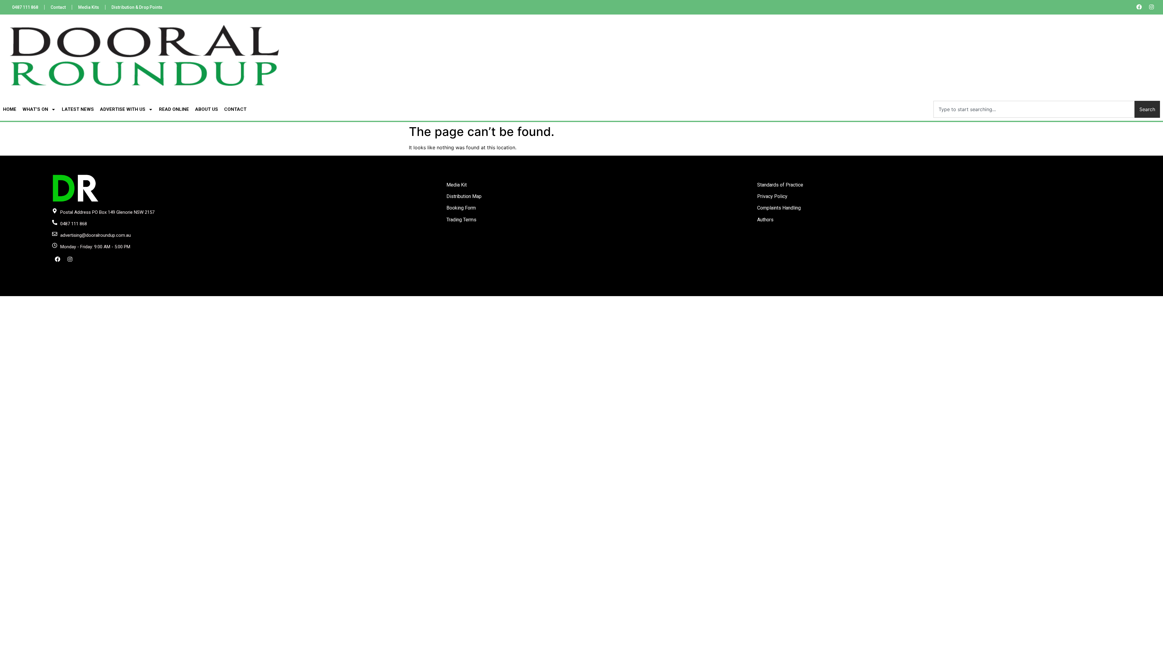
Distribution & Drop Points (136, 7)
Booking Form (461, 208)
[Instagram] (1151, 7)
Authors (765, 220)
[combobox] (1034, 109)
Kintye (654, 291)
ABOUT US (206, 109)
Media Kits (88, 7)
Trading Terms (461, 220)
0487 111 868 (25, 7)
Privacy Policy (772, 196)
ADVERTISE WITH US (122, 109)
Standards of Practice (780, 185)
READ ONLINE (174, 109)
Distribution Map (464, 196)
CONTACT (235, 109)
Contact (58, 7)
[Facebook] (1139, 7)
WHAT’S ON (35, 109)
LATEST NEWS (78, 109)
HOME (9, 109)
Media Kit (456, 185)
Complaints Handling (779, 208)
